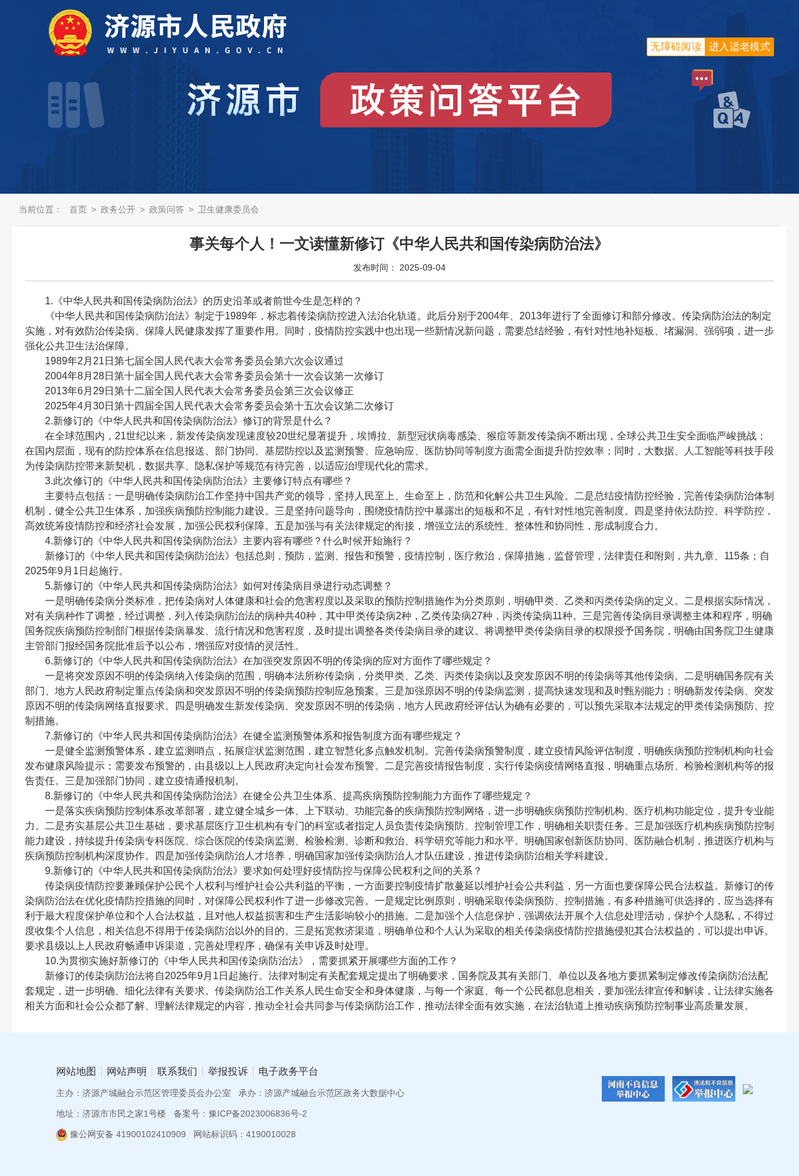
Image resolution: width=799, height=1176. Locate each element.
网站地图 (76, 1072)
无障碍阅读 (676, 46)
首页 (78, 209)
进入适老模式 (739, 46)
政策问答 (166, 209)
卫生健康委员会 (228, 209)
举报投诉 (228, 1072)
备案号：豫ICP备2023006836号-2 (240, 1114)
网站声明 (127, 1072)
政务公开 (117, 209)
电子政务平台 (288, 1072)
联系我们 (177, 1072)
